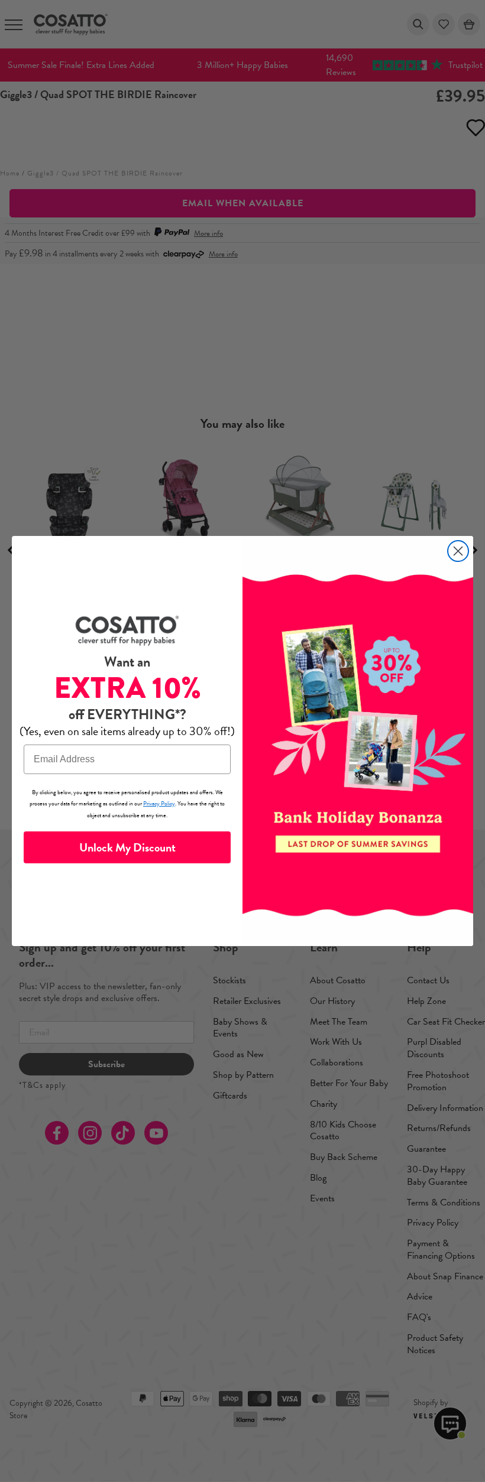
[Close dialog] (458, 551)
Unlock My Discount (127, 847)
